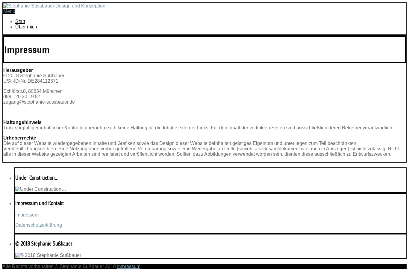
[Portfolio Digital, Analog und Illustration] (54, 5)
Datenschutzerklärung (38, 225)
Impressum (27, 214)
